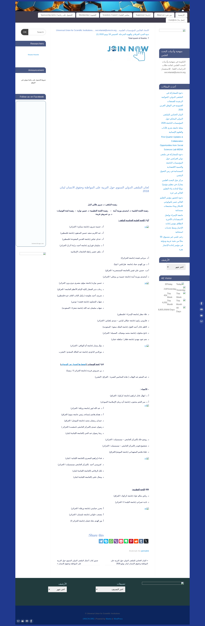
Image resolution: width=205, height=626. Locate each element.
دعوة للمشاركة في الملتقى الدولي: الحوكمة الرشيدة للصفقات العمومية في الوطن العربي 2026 (171, 101)
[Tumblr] (141, 541)
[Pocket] (121, 541)
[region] (102, 124)
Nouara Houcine (33, 54)
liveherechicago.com (38, 243)
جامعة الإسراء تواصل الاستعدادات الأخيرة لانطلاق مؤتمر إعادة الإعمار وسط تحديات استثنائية (174, 223)
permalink (145, 551)
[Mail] (201, 310)
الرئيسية (181, 15)
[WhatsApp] (111, 541)
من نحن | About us (164, 15)
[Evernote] (126, 541)
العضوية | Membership (87, 15)
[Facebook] (201, 304)
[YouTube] (201, 316)
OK (25, 32)
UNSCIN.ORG (88, 619)
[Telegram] (101, 541)
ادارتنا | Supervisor (143, 15)
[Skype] (106, 541)
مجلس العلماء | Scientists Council (116, 15)
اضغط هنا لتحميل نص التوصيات (73, 364)
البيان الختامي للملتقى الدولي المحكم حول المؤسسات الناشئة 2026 (172, 118)
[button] (183, 331)
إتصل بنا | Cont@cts (176, 20)
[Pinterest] (131, 541)
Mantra (108, 619)
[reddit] (136, 541)
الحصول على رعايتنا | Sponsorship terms (57, 15)
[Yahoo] (201, 322)
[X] (146, 541)
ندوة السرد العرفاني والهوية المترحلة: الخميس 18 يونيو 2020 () (122, 34)
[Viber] (116, 541)
